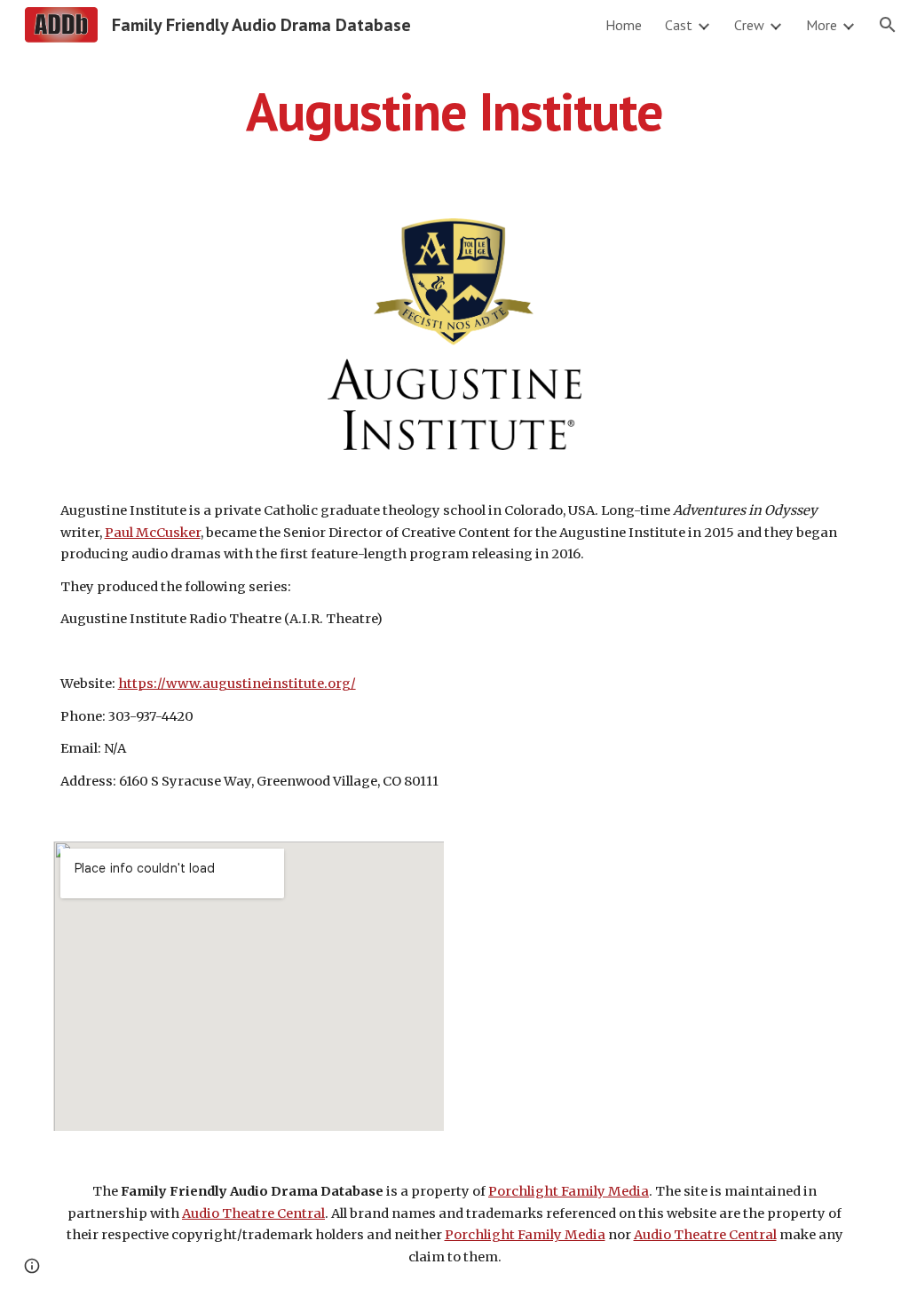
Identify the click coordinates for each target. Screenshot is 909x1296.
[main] (455, 111)
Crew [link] (749, 25)
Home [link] (623, 25)
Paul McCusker (153, 533)
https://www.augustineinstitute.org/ (237, 683)
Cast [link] (678, 25)
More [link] (821, 25)
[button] (887, 25)
